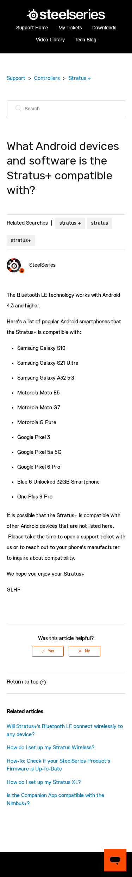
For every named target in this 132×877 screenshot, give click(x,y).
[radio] (48, 651)
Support (16, 78)
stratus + (70, 223)
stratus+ (21, 240)
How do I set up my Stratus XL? (44, 782)
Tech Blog (85, 39)
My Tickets (70, 27)
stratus (99, 223)
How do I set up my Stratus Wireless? (51, 747)
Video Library (50, 39)
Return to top (22, 682)
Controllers (47, 78)
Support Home (32, 27)
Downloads (104, 27)
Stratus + (80, 78)
